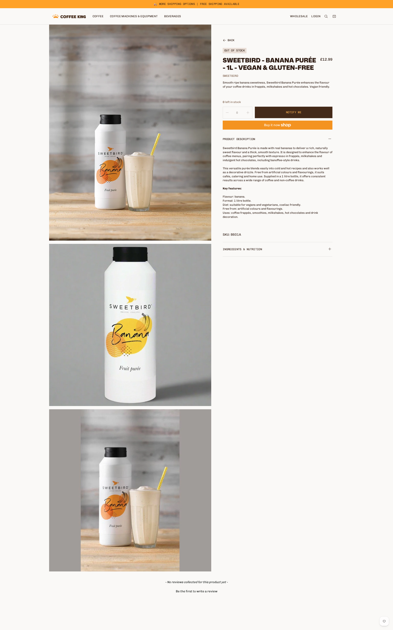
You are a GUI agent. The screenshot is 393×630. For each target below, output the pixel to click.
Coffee (98, 16)
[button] (196, 591)
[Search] (326, 16)
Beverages (172, 16)
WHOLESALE (299, 16)
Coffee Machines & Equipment (134, 16)
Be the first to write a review (196, 591)
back (231, 40)
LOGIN (316, 16)
